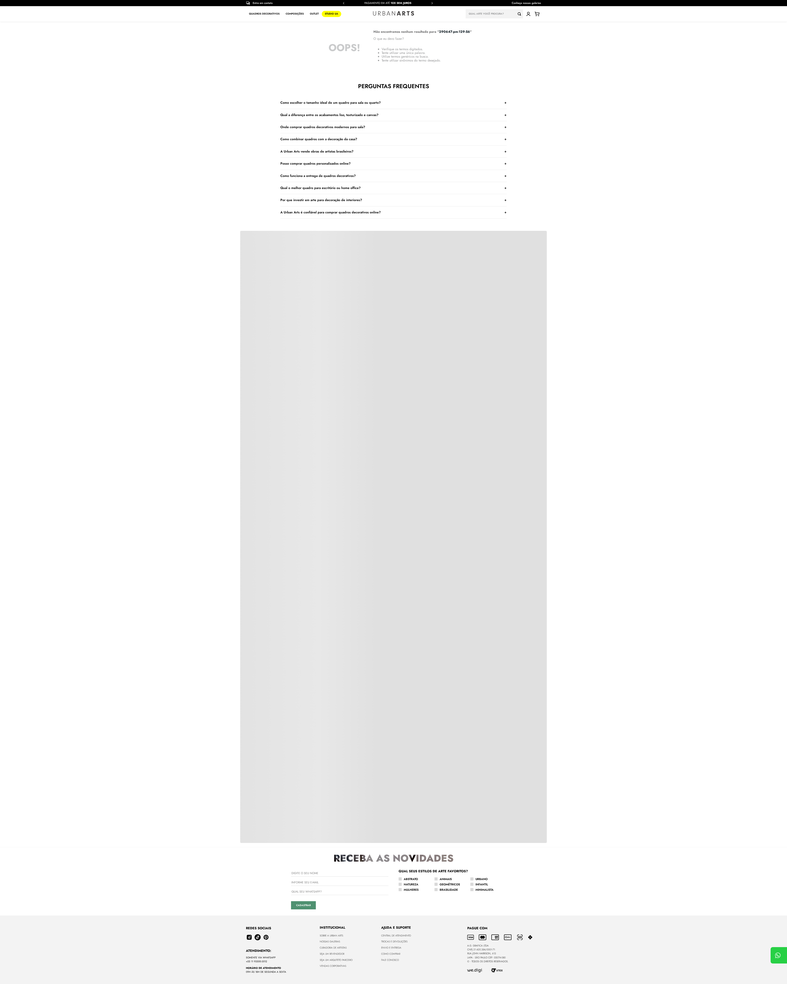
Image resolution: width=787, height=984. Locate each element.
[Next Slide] (432, 3)
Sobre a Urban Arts (331, 935)
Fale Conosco (390, 960)
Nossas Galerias (330, 941)
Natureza (411, 884)
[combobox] (494, 13)
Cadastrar (303, 905)
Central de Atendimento (396, 935)
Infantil (481, 884)
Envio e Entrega (391, 948)
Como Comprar (390, 954)
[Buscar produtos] (520, 13)
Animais (446, 879)
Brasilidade (449, 889)
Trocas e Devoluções (394, 941)
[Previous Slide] (343, 3)
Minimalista (484, 889)
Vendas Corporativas (333, 966)
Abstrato (411, 879)
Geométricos (450, 884)
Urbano (481, 879)
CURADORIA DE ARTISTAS (333, 948)
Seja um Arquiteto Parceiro (336, 960)
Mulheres (411, 889)
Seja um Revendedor (332, 954)
